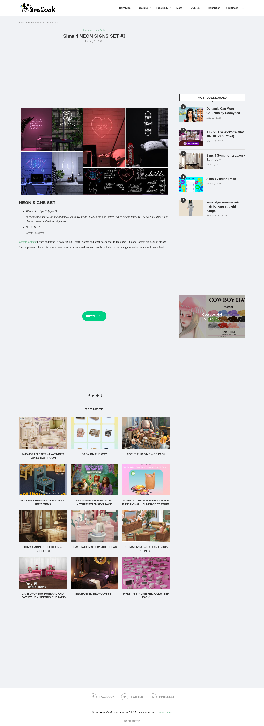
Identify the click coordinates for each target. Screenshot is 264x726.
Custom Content (28, 241)
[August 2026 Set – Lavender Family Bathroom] (43, 433)
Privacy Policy (164, 712)
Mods (179, 8)
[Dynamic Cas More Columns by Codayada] (191, 114)
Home (22, 22)
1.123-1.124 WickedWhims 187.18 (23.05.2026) (225, 134)
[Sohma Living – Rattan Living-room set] (146, 526)
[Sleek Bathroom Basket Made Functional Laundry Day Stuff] (146, 479)
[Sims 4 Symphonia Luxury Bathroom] (191, 161)
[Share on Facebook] (89, 395)
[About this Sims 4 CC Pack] (146, 433)
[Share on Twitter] (93, 395)
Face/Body (162, 8)
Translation (214, 8)
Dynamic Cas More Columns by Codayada (223, 111)
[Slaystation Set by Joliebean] (94, 526)
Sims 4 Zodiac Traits (221, 178)
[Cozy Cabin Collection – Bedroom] (43, 526)
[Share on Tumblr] (101, 395)
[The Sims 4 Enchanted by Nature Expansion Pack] (94, 479)
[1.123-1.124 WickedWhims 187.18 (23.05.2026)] (191, 138)
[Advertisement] (94, 75)
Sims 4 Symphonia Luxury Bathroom (225, 157)
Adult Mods (232, 8)
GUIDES (195, 8)
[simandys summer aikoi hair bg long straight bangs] (191, 208)
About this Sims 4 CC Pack (145, 454)
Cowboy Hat (212, 314)
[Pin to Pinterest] (97, 395)
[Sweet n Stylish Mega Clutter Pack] (146, 572)
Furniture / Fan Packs (94, 29)
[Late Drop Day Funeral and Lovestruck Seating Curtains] (43, 572)
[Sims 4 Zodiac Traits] (191, 184)
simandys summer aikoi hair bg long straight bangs (223, 207)
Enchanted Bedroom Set (94, 593)
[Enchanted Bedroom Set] (94, 572)
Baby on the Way (94, 454)
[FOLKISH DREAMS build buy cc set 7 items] (43, 479)
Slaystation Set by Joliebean (94, 547)
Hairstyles (125, 8)
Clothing (143, 8)
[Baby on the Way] (94, 433)
